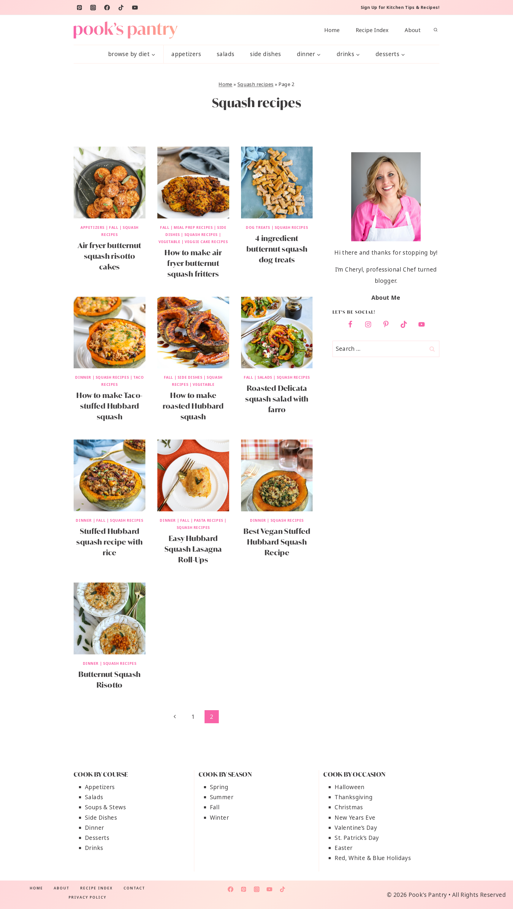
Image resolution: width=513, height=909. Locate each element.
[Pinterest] (79, 7)
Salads (225, 54)
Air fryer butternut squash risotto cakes (109, 256)
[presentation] (109, 182)
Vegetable (169, 241)
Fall (113, 227)
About (413, 30)
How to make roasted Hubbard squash (193, 406)
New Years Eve (355, 817)
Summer (221, 797)
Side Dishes (265, 54)
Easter (343, 848)
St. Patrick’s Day (357, 838)
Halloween (349, 787)
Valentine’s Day (356, 828)
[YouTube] (135, 7)
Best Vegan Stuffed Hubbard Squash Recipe (276, 541)
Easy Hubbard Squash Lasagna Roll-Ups (193, 549)
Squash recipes (255, 84)
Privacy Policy (87, 897)
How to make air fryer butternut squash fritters (193, 263)
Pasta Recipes (208, 520)
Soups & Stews (105, 807)
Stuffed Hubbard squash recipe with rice (109, 541)
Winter (219, 817)
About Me (385, 298)
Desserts (97, 838)
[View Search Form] (435, 30)
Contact (134, 888)
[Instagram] (93, 7)
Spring (219, 787)
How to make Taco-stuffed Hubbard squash (109, 406)
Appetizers (186, 54)
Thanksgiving (354, 797)
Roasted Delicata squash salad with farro (276, 398)
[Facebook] (107, 7)
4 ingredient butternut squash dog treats (277, 249)
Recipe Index (372, 30)
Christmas (349, 807)
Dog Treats (258, 227)
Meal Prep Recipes (193, 227)
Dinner (83, 377)
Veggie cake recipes (206, 241)
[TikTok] (121, 7)
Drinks (94, 848)
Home (332, 30)
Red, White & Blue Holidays (373, 858)
